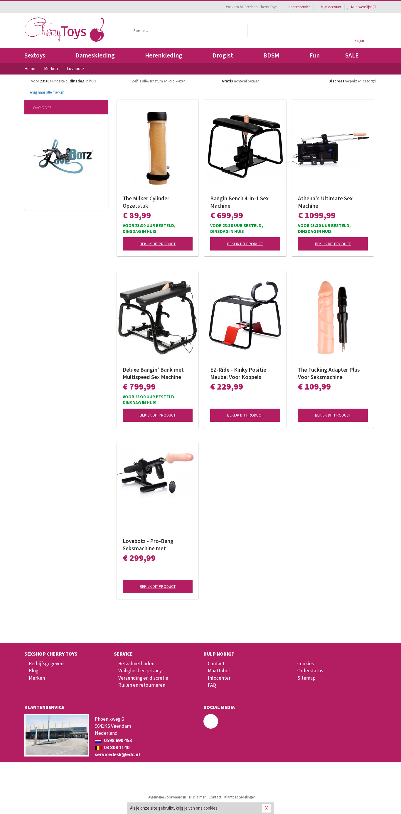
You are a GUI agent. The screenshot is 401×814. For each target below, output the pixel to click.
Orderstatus (310, 670)
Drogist (223, 55)
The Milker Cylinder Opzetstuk (146, 202)
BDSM (271, 55)
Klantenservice (299, 6)
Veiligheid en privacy (140, 670)
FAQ (212, 685)
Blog (33, 670)
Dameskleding (95, 55)
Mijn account (331, 6)
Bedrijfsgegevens (47, 663)
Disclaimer (197, 797)
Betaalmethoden (136, 663)
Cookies (305, 663)
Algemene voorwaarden (167, 797)
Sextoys (34, 55)
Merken (37, 678)
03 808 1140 (116, 747)
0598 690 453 (117, 740)
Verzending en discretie (143, 678)
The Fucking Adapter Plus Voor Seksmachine (329, 373)
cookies (210, 808)
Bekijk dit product (158, 243)
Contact (216, 663)
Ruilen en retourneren (141, 685)
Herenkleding (163, 55)
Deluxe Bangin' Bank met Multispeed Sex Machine (153, 373)
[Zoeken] (257, 30)
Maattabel (219, 670)
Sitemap (306, 678)
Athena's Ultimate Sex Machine (325, 202)
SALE (352, 55)
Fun (314, 55)
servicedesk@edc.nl (117, 754)
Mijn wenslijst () (363, 6)
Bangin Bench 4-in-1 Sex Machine (239, 202)
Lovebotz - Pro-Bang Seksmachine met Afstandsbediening (148, 544)
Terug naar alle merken (45, 92)
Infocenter (219, 678)
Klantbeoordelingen (240, 797)
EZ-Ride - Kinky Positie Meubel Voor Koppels (238, 373)
